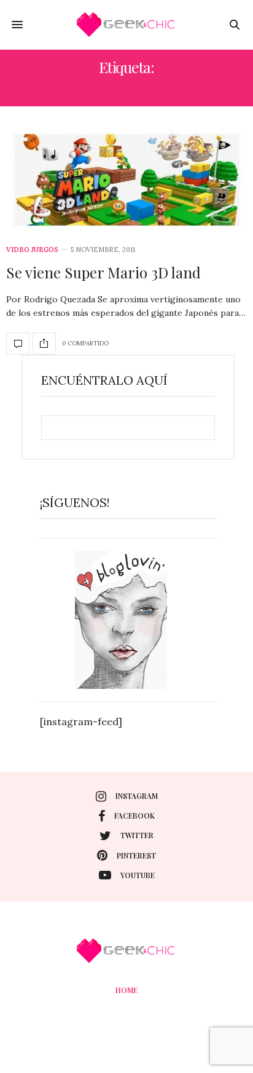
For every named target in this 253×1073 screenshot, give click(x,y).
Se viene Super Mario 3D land (103, 272)
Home (126, 990)
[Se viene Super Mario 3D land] (126, 181)
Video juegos (32, 249)
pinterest (136, 855)
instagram (136, 796)
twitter (137, 835)
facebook (134, 815)
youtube (137, 875)
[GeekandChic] (126, 24)
